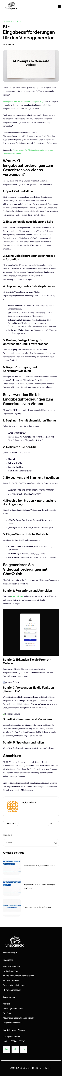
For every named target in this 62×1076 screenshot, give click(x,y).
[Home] (11, 6)
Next (52, 823)
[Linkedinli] (6, 1049)
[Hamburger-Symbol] (59, 6)
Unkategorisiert (12, 21)
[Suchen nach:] (31, 843)
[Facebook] (15, 1049)
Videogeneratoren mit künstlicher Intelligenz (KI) (23, 101)
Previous (11, 823)
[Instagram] (23, 1049)
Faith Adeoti (29, 802)
